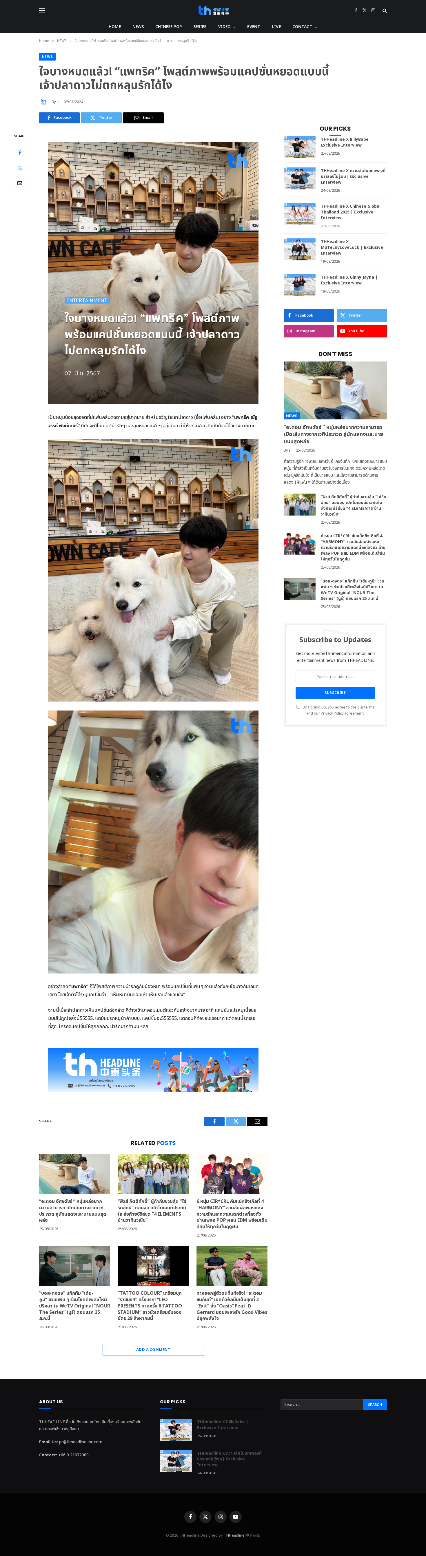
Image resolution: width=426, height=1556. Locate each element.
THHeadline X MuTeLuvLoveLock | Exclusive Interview (352, 247)
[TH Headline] (213, 10)
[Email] (19, 182)
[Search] (384, 10)
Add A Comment (153, 1350)
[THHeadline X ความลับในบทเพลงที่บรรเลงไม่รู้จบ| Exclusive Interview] (300, 178)
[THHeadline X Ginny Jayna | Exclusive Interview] (300, 285)
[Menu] (42, 10)
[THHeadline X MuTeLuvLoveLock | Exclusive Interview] (300, 249)
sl (58, 102)
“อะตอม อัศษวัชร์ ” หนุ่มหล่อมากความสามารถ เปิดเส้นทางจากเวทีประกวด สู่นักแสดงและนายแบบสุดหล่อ (72, 1211)
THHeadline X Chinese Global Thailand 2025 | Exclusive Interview (351, 212)
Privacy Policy (332, 713)
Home (115, 27)
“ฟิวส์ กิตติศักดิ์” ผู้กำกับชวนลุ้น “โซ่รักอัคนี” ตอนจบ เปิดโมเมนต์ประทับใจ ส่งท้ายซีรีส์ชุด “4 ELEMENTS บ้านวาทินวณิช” (152, 1211)
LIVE (276, 27)
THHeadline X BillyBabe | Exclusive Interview (346, 142)
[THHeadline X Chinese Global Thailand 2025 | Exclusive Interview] (300, 214)
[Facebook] (19, 152)
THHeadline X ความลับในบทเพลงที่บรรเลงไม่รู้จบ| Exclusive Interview (353, 176)
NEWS (138, 27)
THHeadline (234, 1535)
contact (302, 27)
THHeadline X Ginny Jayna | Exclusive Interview (349, 280)
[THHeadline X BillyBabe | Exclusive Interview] (300, 147)
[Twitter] (19, 167)
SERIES (200, 27)
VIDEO (224, 27)
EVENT (253, 27)
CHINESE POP (168, 27)
